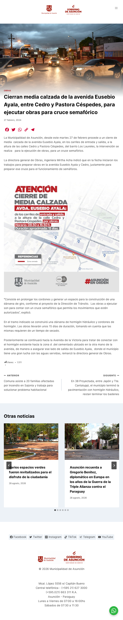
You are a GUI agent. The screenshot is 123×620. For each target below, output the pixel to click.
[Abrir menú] (116, 7)
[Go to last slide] (9, 465)
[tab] (55, 510)
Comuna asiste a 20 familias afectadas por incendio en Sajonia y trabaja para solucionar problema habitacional (29, 382)
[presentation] (31, 441)
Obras (7, 90)
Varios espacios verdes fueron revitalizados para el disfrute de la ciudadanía (30, 472)
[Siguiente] (114, 465)
